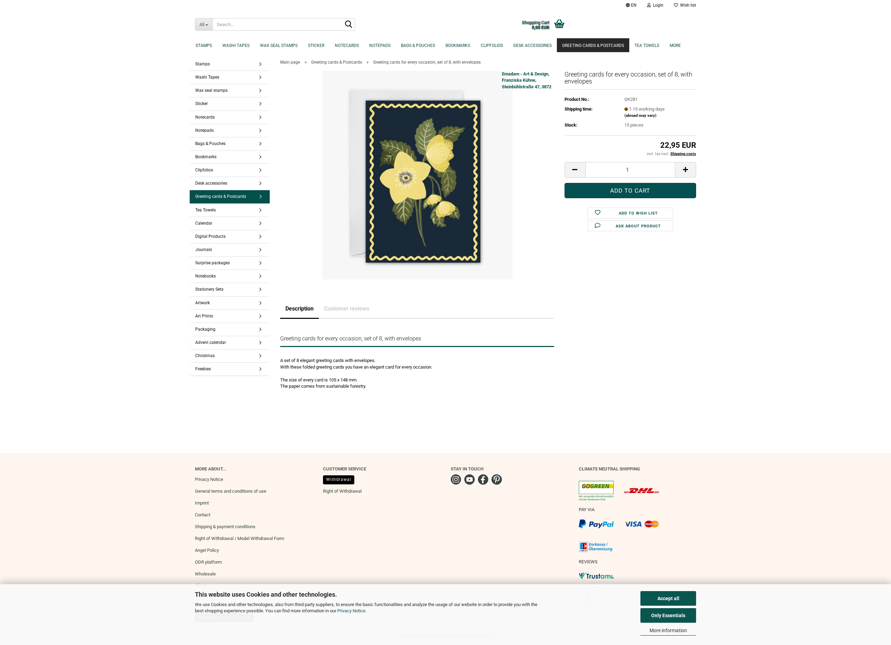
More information (668, 630)
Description (299, 308)
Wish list (687, 5)
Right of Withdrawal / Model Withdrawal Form (239, 538)
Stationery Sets (209, 289)
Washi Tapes (236, 45)
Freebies (203, 368)
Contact (202, 514)
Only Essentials (668, 615)
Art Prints (204, 316)
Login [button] (657, 5)
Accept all (668, 598)
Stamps (204, 45)
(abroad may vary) (640, 115)
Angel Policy (207, 550)
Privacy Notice (351, 610)
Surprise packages (212, 262)
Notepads (380, 45)
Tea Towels (646, 45)
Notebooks (205, 276)
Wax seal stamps (279, 45)
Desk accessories (532, 45)
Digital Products (210, 236)
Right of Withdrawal (342, 491)
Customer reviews (346, 308)
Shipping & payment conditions (225, 526)
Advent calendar (210, 342)
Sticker (316, 45)
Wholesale (205, 574)
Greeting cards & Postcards (593, 45)
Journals (203, 249)
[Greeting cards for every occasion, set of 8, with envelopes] (417, 174)
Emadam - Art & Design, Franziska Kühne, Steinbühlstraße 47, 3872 (526, 80)
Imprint (202, 503)
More (675, 45)
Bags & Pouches (418, 45)
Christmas (205, 355)
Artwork (202, 302)
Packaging (205, 329)
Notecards (347, 45)
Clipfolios (492, 45)
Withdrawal (338, 479)
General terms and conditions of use (230, 491)
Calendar (203, 223)
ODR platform (208, 562)
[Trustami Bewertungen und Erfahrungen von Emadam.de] (596, 575)
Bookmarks (458, 45)
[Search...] (348, 24)
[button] (631, 5)
